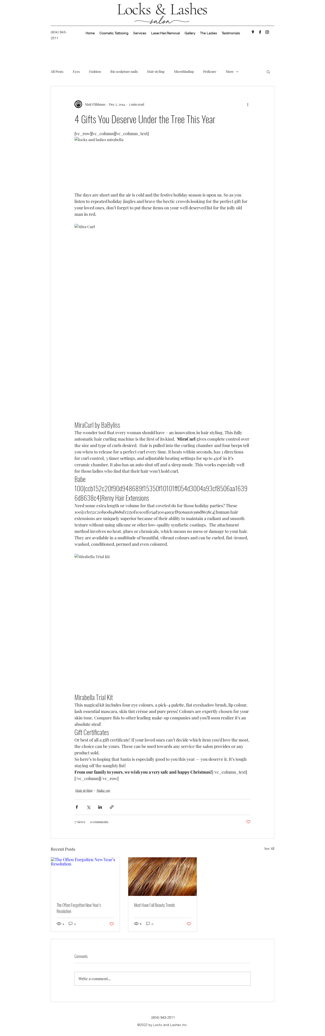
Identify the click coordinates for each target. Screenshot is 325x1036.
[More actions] (248, 104)
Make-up (103, 790)
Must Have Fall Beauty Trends (154, 905)
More (230, 71)
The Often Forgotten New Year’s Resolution (79, 908)
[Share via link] (111, 807)
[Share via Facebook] (76, 807)
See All (269, 848)
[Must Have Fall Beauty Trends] (162, 876)
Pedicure (209, 71)
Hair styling (155, 71)
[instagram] (267, 32)
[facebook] (260, 32)
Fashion (95, 71)
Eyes (76, 71)
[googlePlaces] (253, 32)
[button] (268, 72)
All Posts (57, 71)
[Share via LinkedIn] (100, 807)
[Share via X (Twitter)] (88, 807)
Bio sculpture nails (124, 71)
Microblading (184, 71)
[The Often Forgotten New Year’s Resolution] (85, 876)
